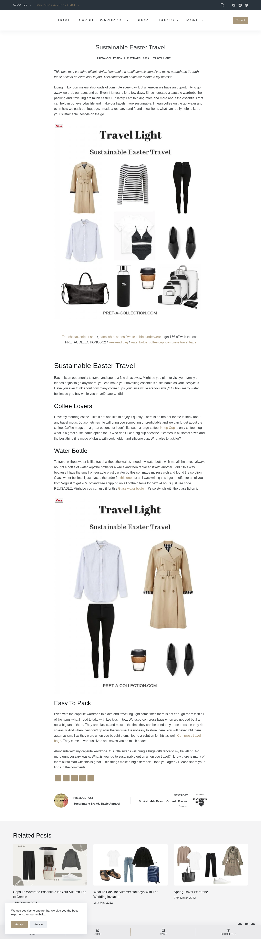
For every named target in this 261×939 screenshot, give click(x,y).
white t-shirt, (135, 337)
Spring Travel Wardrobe (191, 892)
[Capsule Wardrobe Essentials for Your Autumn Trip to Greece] (50, 865)
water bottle (138, 342)
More (192, 20)
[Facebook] (233, 5)
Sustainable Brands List (56, 4)
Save (61, 125)
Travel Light (161, 58)
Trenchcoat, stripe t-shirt (79, 337)
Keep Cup (167, 427)
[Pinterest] (246, 5)
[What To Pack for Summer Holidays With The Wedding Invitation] (130, 865)
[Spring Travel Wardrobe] (211, 865)
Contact (240, 20)
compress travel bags (180, 342)
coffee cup (156, 342)
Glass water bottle (130, 488)
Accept (19, 924)
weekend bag (118, 342)
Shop (142, 20)
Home (64, 20)
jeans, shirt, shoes (112, 337)
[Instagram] (240, 5)
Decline (38, 924)
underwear (153, 337)
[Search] (222, 5)
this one (126, 477)
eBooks (165, 20)
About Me (20, 4)
